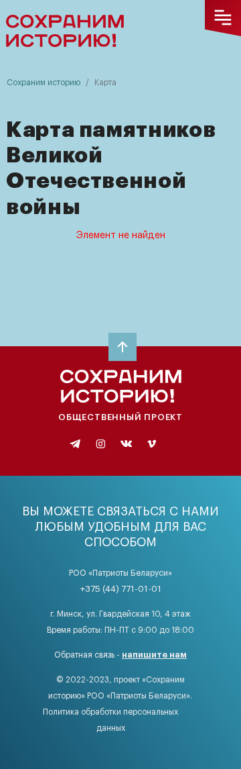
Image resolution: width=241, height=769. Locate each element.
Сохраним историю (43, 83)
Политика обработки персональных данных (110, 720)
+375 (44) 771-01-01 (120, 588)
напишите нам (154, 654)
